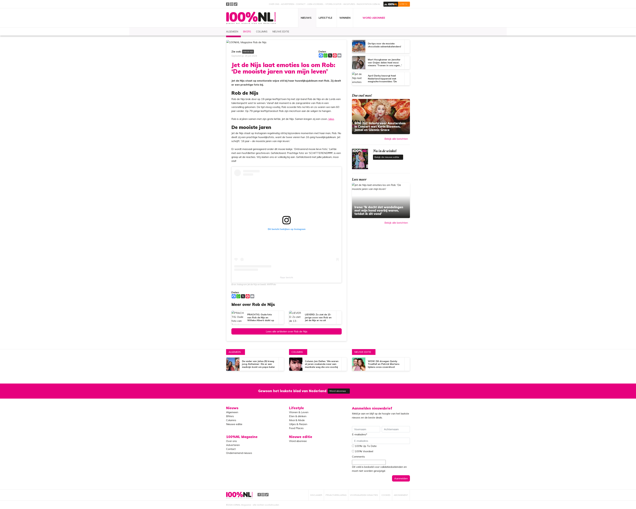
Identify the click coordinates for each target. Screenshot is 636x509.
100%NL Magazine (251, 18)
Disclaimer (316, 495)
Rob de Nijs (248, 51)
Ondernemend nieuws (239, 453)
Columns (297, 352)
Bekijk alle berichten (396, 138)
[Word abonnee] (366, 389)
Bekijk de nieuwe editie (387, 157)
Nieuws (232, 408)
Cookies (385, 495)
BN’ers (230, 416)
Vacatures (349, 4)
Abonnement (401, 495)
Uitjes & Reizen (298, 424)
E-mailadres (359, 434)
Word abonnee (337, 390)
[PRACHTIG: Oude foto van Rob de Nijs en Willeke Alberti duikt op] (258, 317)
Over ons (274, 4)
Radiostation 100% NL (368, 4)
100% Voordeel (315, 4)
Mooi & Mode (297, 420)
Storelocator (333, 4)
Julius (331, 119)
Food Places (296, 428)
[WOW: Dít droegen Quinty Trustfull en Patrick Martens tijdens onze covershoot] (381, 364)
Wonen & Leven (298, 412)
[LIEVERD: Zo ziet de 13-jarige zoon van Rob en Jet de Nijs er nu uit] (315, 317)
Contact (300, 4)
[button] (396, 4)
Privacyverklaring (336, 495)
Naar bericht (286, 277)
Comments (358, 456)
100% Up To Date (366, 446)
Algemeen (235, 352)
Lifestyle (296, 408)
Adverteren (287, 4)
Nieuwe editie (362, 352)
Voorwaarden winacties (364, 495)
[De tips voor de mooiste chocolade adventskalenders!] (381, 46)
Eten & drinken (297, 416)
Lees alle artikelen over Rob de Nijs (286, 331)
